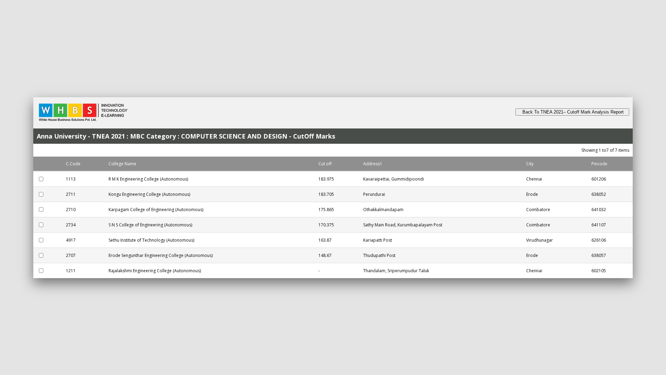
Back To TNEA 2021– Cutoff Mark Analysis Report (572, 112)
